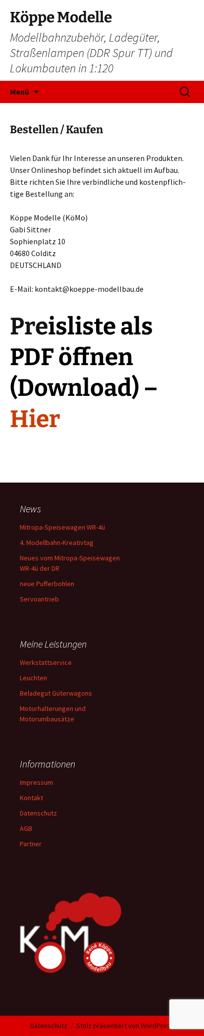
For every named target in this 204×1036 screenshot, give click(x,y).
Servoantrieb (39, 599)
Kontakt (31, 797)
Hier (35, 419)
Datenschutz (38, 813)
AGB (26, 828)
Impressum (36, 782)
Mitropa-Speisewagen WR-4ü (62, 527)
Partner (31, 843)
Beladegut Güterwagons (56, 693)
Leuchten (33, 677)
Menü (19, 92)
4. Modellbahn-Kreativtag (57, 542)
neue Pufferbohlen (47, 583)
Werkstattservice (46, 662)
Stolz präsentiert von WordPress (125, 1025)
